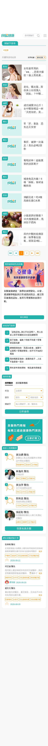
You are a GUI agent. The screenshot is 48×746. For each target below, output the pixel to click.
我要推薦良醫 (24, 528)
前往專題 (24, 317)
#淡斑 (5, 50)
